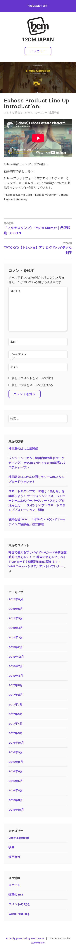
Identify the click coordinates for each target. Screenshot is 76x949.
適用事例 (54, 112)
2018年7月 (15, 666)
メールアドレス (18, 356)
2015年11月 (15, 800)
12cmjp (28, 112)
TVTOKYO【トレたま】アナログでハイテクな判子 (38, 248)
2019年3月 (15, 637)
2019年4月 (15, 628)
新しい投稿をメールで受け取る (32, 385)
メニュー (40, 51)
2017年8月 (15, 694)
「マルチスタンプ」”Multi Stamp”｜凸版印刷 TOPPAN (37, 228)
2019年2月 (15, 647)
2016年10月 (16, 742)
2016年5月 (15, 781)
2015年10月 (16, 809)
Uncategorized (18, 837)
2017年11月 (15, 685)
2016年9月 (15, 752)
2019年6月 (15, 609)
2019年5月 (15, 618)
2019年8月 (15, 599)
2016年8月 (15, 762)
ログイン (14, 885)
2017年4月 (15, 723)
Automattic (38, 942)
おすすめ (9, 112)
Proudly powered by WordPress (25, 938)
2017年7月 (15, 704)
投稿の (16, 894)
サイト (14, 367)
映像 (11, 847)
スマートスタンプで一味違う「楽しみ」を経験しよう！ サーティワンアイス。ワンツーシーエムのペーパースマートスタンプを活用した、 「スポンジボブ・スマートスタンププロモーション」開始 (36, 500)
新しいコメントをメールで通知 (32, 378)
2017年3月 (15, 733)
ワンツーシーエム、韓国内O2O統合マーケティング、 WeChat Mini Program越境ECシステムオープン (37, 462)
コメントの (19, 904)
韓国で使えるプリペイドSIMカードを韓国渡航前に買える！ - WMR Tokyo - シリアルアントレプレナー (37, 561)
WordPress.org (18, 913)
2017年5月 (15, 714)
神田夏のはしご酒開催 (23, 448)
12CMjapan (38, 39)
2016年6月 (15, 771)
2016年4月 (15, 790)
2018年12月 (16, 656)
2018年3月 (15, 675)
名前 (14, 341)
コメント (16, 290)
